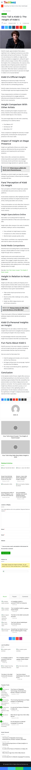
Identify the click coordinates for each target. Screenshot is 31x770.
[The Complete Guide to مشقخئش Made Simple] (6, 610)
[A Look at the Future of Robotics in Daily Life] (5, 710)
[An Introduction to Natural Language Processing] (5, 724)
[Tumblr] (11, 399)
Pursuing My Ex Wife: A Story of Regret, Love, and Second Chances (7, 494)
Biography (8, 10)
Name (3, 529)
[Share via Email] (22, 399)
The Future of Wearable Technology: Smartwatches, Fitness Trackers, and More (18, 691)
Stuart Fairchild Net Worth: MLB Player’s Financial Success (6, 478)
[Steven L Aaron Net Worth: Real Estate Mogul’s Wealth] (23, 471)
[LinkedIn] (8, 399)
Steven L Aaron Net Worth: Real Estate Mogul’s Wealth (21, 478)
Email (3, 535)
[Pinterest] (14, 399)
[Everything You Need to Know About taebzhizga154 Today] (6, 631)
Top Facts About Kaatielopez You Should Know (22, 676)
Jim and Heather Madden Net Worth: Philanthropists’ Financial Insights (21, 495)
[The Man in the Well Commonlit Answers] (6, 617)
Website (3, 540)
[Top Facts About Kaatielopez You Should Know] (6, 624)
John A (5, 23)
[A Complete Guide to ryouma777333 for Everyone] (6, 603)
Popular (14, 596)
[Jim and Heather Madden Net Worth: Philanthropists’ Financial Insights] (23, 487)
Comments (25, 596)
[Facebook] (2, 399)
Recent (5, 596)
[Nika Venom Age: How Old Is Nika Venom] (5, 717)
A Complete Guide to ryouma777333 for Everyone (7, 659)
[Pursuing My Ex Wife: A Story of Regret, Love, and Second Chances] (8, 487)
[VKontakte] (20, 399)
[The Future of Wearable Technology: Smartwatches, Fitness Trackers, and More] (5, 693)
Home (3, 10)
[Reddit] (17, 399)
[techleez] (10, 2)
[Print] (25, 399)
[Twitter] (5, 399)
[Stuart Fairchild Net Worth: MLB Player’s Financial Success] (8, 471)
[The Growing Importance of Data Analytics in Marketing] (5, 702)
